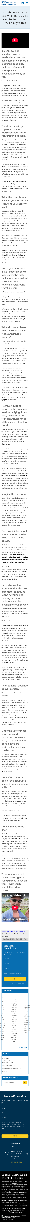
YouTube (24, 939)
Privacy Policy (21, 1210)
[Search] (25, 1082)
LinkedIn (17, 939)
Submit (15, 979)
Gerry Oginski (6, 931)
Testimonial (8, 991)
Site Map (5, 1219)
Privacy (19, 983)
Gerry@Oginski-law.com (17, 931)
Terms (23, 983)
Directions (4, 1072)
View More (22, 1047)
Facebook (6, 939)
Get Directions (16, 1162)
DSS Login (11, 1219)
